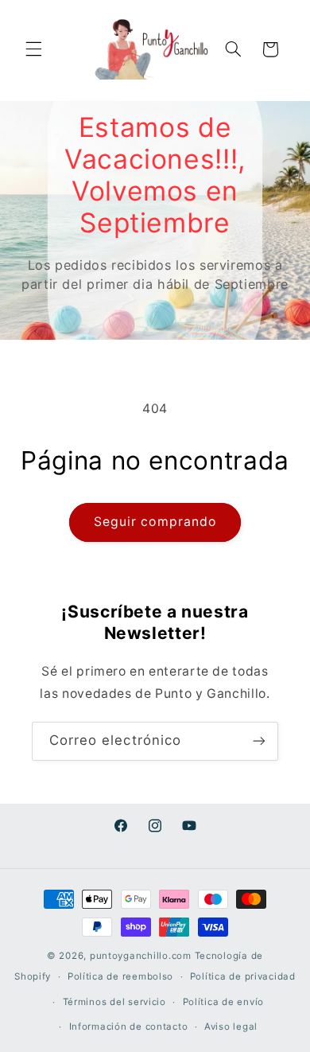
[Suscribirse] (259, 741)
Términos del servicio (114, 1001)
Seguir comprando (155, 521)
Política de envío (224, 1001)
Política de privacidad (243, 976)
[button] (33, 49)
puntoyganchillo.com (141, 955)
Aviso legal (231, 1026)
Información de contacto (128, 1026)
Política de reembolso (120, 976)
